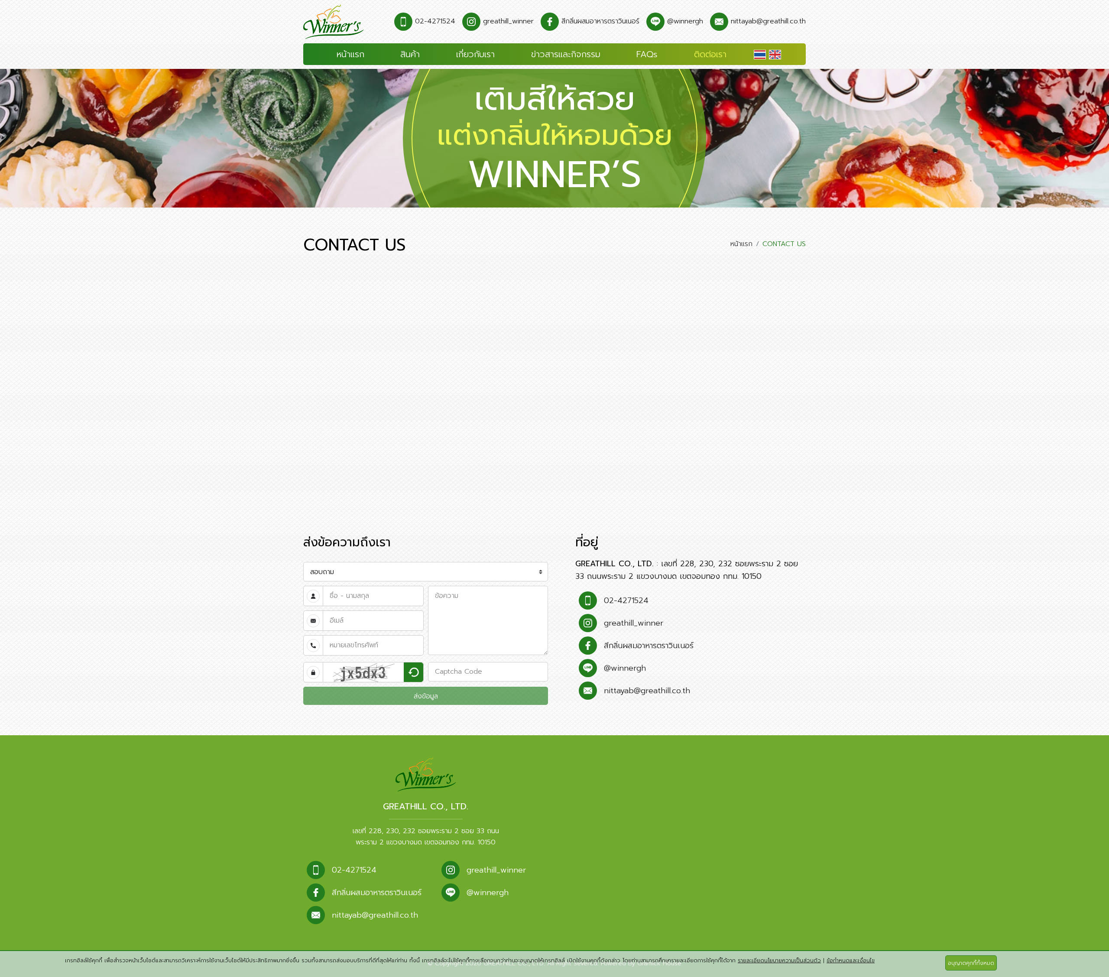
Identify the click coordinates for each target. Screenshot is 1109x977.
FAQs (647, 54)
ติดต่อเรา (710, 54)
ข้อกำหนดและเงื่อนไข (851, 960)
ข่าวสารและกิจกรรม (565, 54)
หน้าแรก (350, 54)
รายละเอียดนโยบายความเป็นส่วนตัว (779, 960)
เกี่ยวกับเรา (475, 54)
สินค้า (410, 54)
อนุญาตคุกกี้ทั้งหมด (971, 963)
